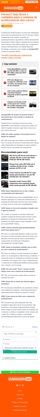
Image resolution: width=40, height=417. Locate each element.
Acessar (34, 327)
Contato (20, 398)
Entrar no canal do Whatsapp (21, 372)
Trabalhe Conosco (20, 406)
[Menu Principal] (36, 7)
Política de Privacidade (20, 402)
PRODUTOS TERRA (32, 1)
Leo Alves (10, 23)
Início (20, 391)
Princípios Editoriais (20, 410)
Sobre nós (20, 394)
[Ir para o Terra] (6, 2)
